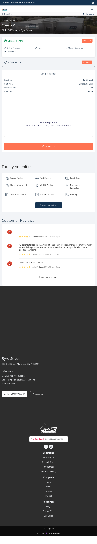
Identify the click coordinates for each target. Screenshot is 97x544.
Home (48, 482)
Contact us (48, 146)
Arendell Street (48, 462)
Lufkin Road (48, 457)
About (48, 486)
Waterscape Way (48, 471)
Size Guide (48, 516)
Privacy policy (48, 528)
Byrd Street (49, 467)
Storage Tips (48, 511)
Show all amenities (48, 205)
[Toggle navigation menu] (93, 8)
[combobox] (48, 439)
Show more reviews (48, 277)
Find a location (89, 14)
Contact (48, 491)
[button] (46, 447)
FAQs (48, 506)
